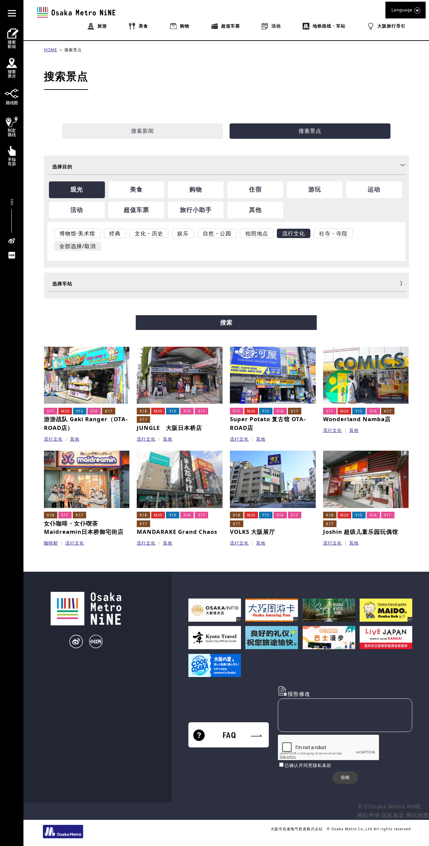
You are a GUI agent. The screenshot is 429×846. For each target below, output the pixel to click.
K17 (108, 411)
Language (402, 10)
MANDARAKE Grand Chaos (177, 531)
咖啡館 (51, 543)
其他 (74, 439)
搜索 (226, 322)
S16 (94, 411)
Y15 (79, 411)
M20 (65, 411)
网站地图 (417, 815)
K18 (143, 411)
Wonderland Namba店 (357, 419)
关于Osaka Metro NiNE (389, 806)
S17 (50, 411)
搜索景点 (73, 50)
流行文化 (53, 439)
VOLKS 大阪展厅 (252, 531)
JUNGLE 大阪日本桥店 (169, 428)
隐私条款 (393, 815)
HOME (50, 50)
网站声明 (368, 815)
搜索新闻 (142, 130)
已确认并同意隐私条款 (308, 765)
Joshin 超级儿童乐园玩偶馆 (360, 531)
